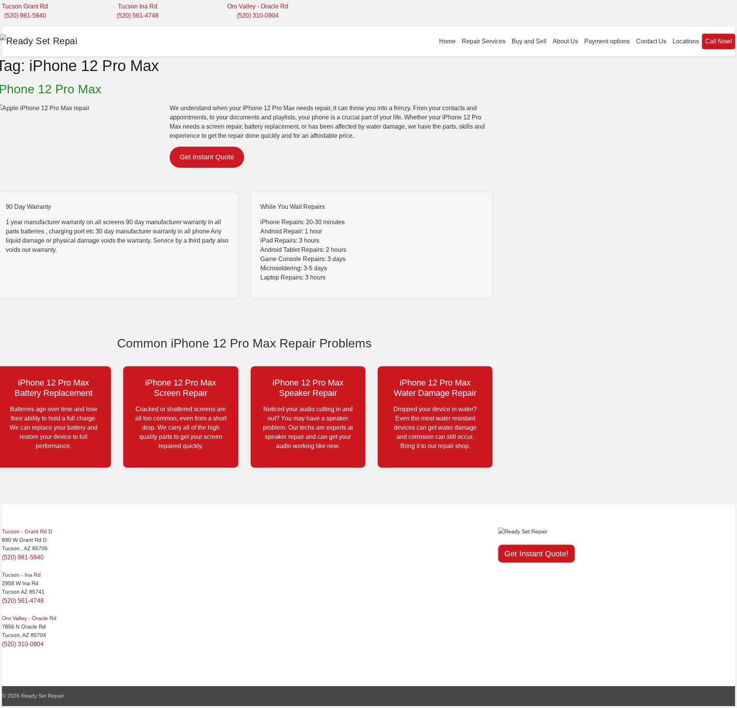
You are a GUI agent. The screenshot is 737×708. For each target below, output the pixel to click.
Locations (686, 41)
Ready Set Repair (42, 696)
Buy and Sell (529, 41)
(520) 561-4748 (138, 15)
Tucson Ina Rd (137, 6)
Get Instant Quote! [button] (536, 553)
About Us (565, 41)
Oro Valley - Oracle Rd (257, 6)
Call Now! (718, 41)
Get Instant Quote (207, 157)
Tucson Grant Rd (25, 6)
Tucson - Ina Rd (21, 575)
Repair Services (484, 41)
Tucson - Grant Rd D (27, 531)
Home (447, 41)
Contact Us (651, 41)
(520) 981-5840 (25, 15)
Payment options (607, 41)
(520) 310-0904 (258, 15)
